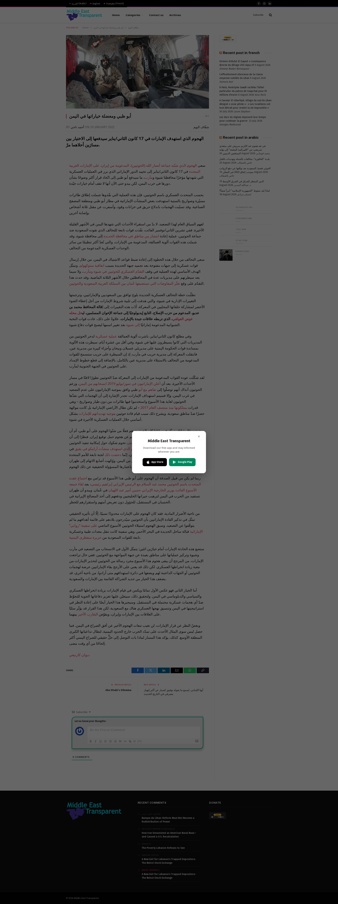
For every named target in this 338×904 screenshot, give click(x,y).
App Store (157, 462)
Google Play (185, 462)
